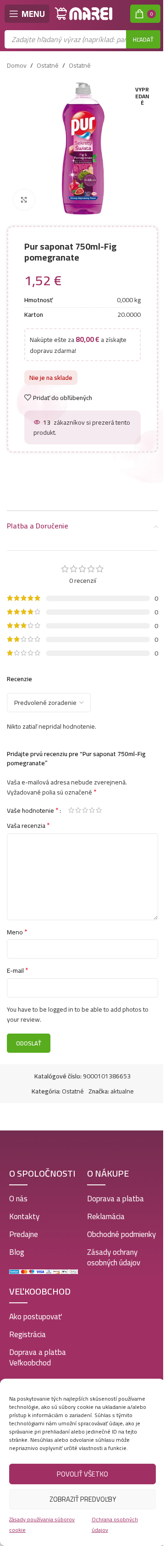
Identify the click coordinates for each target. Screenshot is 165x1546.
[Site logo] (84, 13)
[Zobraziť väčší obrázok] (24, 200)
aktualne (122, 1091)
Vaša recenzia (28, 826)
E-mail (17, 970)
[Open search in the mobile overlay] (82, 39)
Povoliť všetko (82, 1474)
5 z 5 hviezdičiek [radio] (98, 810)
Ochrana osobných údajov (115, 1524)
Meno (17, 932)
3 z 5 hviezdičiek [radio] (85, 810)
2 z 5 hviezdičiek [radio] (78, 810)
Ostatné (48, 65)
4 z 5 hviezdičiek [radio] (91, 810)
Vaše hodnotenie (33, 810)
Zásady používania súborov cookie (42, 1524)
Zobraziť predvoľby (83, 1499)
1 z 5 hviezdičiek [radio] (71, 810)
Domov (17, 65)
